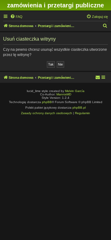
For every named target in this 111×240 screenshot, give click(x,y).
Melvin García (74, 91)
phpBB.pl (79, 107)
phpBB (47, 102)
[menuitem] (16, 16)
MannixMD (63, 94)
